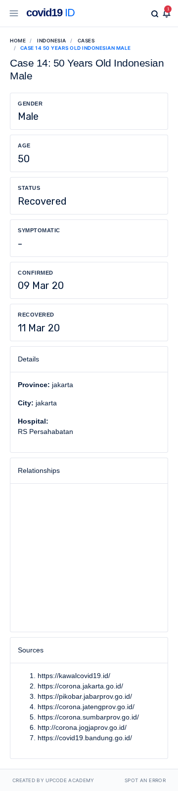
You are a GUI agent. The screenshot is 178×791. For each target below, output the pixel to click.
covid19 (50, 12)
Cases (86, 40)
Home (18, 40)
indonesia (51, 40)
